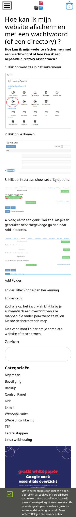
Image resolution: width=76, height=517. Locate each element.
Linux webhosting (18, 439)
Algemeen (12, 375)
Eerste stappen (16, 433)
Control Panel (15, 394)
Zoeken (12, 341)
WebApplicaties (16, 414)
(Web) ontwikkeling (19, 420)
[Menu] (7, 5)
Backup (10, 388)
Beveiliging (13, 381)
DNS (8, 401)
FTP (7, 426)
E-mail (9, 407)
